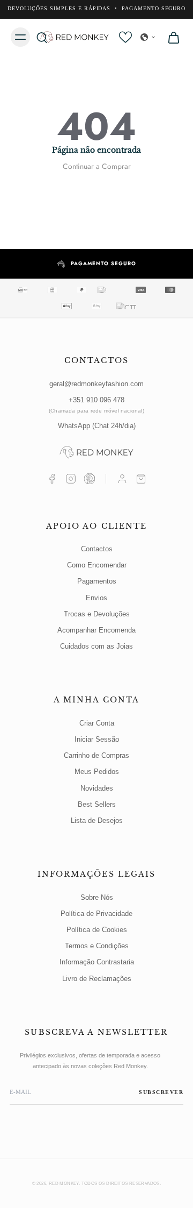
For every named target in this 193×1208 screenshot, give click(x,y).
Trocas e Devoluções (97, 614)
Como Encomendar (97, 565)
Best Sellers (97, 804)
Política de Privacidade (96, 913)
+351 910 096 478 (96, 405)
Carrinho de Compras (96, 755)
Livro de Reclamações (96, 979)
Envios (96, 598)
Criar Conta (96, 723)
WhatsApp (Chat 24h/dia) (97, 426)
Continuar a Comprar (97, 166)
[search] (42, 37)
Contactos (97, 549)
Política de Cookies (96, 930)
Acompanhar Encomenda (96, 630)
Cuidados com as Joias (96, 646)
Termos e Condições (97, 946)
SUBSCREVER (161, 1092)
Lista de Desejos (97, 820)
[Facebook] (52, 478)
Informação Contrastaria (97, 962)
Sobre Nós (96, 897)
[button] (148, 37)
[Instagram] (70, 478)
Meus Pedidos (97, 772)
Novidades (96, 788)
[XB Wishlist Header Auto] (125, 37)
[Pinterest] (89, 478)
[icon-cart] (170, 37)
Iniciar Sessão (97, 739)
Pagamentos (96, 581)
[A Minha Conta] (122, 478)
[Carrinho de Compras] (141, 478)
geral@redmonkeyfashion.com (96, 384)
